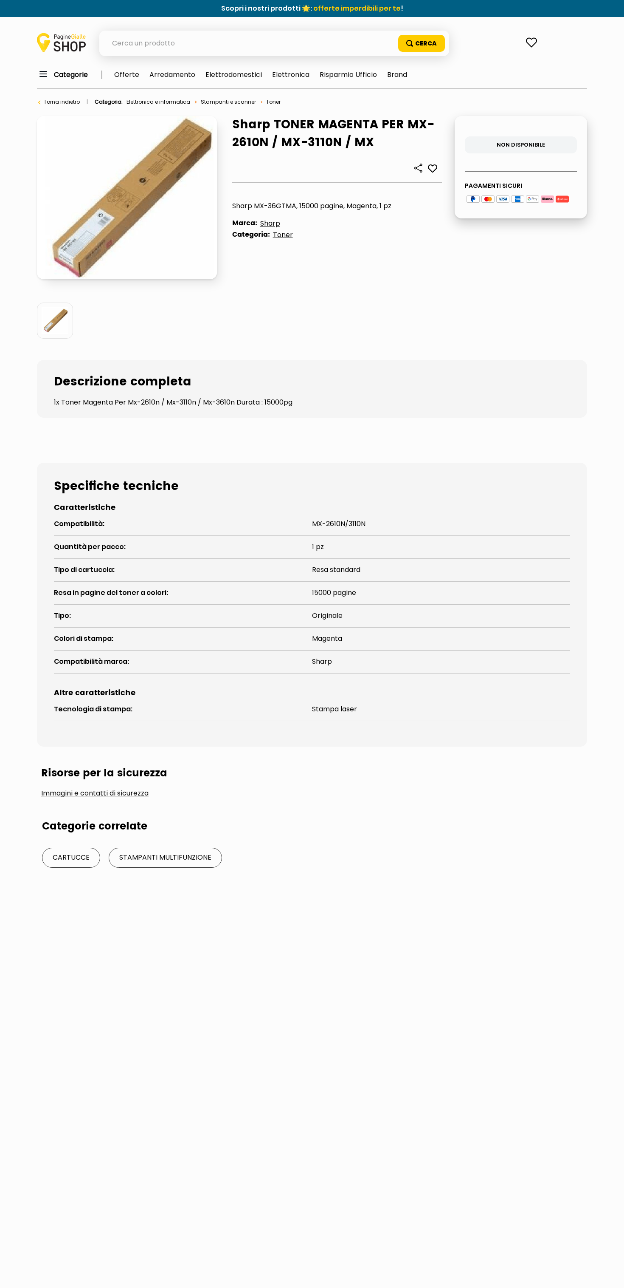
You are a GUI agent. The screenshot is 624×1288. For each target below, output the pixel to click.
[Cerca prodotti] (421, 43)
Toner (273, 101)
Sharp (270, 223)
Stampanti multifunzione (165, 857)
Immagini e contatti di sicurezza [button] (95, 793)
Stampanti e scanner (228, 101)
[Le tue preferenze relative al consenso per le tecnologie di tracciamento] (609, 1273)
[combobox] (274, 43)
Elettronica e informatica (158, 101)
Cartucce (71, 857)
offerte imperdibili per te (357, 8)
